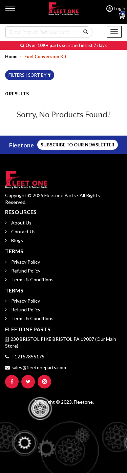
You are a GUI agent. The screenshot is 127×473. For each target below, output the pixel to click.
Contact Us (23, 231)
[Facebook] (12, 381)
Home (11, 56)
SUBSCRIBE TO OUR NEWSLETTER (77, 144)
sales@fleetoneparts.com (39, 367)
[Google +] (44, 381)
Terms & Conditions (32, 279)
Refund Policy (25, 271)
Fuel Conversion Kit (45, 56)
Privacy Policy (25, 262)
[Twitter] (28, 381)
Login (119, 8)
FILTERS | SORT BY (27, 75)
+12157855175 (27, 356)
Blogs (16, 240)
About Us (20, 223)
